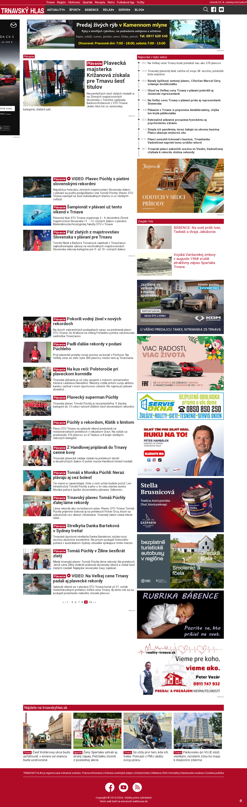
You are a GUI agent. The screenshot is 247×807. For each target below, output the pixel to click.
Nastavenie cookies (192, 772)
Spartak (87, 2)
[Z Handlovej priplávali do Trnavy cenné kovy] (37, 455)
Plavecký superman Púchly (92, 397)
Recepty (100, 2)
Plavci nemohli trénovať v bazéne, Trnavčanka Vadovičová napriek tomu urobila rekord (179, 141)
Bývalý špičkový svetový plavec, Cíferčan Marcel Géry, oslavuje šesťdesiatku (184, 82)
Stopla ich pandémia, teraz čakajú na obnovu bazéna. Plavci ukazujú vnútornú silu (184, 131)
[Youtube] (221, 9)
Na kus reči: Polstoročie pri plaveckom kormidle (85, 371)
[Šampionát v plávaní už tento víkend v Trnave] (37, 215)
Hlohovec (74, 2)
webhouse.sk (140, 801)
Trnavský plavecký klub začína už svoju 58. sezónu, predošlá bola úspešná (185, 72)
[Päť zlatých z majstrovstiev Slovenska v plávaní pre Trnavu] (37, 240)
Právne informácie (92, 772)
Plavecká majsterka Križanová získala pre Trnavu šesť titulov (108, 75)
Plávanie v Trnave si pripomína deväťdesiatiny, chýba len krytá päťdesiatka (183, 111)
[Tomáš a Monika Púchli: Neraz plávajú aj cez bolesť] (37, 480)
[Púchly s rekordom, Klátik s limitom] (37, 430)
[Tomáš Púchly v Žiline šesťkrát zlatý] (37, 559)
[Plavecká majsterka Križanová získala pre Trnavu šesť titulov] (54, 83)
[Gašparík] (180, 505)
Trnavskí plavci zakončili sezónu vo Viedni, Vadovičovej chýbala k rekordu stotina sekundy (185, 150)
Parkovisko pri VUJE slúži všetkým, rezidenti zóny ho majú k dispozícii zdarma (197, 756)
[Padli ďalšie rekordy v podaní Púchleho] (37, 352)
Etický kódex (142, 772)
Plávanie (29, 56)
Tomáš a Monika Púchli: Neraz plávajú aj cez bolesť (88, 475)
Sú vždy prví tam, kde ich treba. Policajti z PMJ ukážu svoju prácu (146, 756)
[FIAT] (180, 363)
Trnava (50, 2)
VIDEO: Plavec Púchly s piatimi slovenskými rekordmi (91, 181)
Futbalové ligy (125, 2)
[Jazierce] (180, 186)
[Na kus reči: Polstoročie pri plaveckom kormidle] (37, 377)
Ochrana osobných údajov (119, 772)
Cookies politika (214, 772)
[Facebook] (213, 9)
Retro (111, 2)
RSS (165, 772)
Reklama (156, 772)
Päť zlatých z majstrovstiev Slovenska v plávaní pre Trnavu (86, 234)
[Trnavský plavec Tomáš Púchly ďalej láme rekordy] (37, 505)
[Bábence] (180, 614)
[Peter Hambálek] (180, 449)
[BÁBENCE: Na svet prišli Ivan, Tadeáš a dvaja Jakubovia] (154, 238)
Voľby (140, 2)
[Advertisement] (55, 147)
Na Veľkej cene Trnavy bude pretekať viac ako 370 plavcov (184, 63)
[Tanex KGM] (180, 307)
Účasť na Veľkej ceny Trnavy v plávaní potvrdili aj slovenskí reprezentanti (180, 92)
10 (90, 602)
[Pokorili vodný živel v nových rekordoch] (37, 327)
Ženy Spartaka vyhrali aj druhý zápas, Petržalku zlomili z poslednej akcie (95, 756)
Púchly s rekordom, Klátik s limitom (100, 422)
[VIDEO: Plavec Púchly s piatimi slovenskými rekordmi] (37, 187)
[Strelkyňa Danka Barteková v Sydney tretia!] (37, 533)
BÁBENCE (92, 10)
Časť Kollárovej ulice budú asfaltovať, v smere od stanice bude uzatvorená (46, 756)
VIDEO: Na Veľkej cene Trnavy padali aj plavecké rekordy (90, 578)
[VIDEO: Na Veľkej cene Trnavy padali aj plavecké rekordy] (37, 584)
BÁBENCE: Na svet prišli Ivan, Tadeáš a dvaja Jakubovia (197, 229)
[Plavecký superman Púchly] (37, 405)
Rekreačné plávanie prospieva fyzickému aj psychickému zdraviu (177, 121)
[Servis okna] (180, 406)
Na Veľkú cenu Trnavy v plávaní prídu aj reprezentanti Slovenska (184, 102)
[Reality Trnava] (180, 668)
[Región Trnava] (180, 561)
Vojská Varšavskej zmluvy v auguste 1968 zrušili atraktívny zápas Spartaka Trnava (195, 260)
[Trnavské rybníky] (123, 34)
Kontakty (174, 772)
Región (61, 2)
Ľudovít (242, 2)
